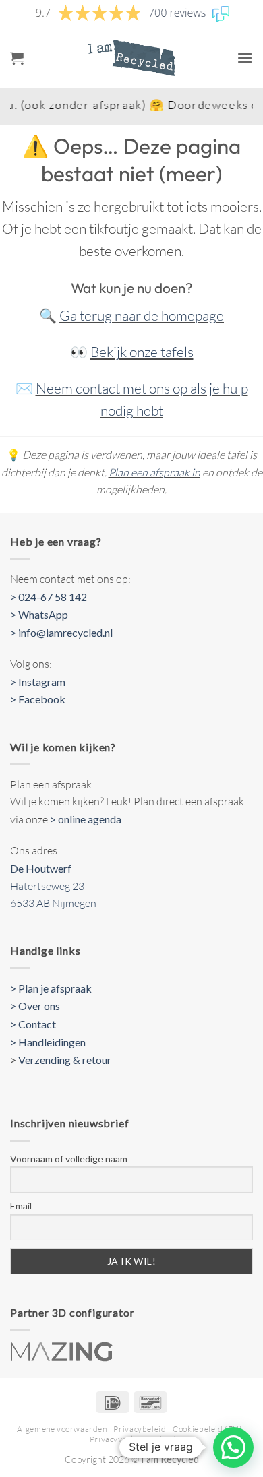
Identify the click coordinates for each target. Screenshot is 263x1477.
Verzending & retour (64, 1059)
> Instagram (37, 681)
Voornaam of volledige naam (68, 1158)
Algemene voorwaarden (62, 1429)
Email (21, 1206)
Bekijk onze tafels (142, 351)
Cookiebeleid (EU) (207, 1429)
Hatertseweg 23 (47, 886)
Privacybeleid (139, 1429)
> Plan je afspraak (51, 988)
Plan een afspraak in (154, 472)
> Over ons (35, 1005)
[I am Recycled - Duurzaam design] (131, 58)
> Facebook (37, 699)
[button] (17, 58)
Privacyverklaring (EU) (133, 1439)
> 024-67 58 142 (48, 596)
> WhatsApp (39, 614)
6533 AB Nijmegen (53, 903)
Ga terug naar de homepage (141, 315)
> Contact (33, 1023)
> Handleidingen (48, 1042)
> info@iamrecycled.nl (61, 632)
